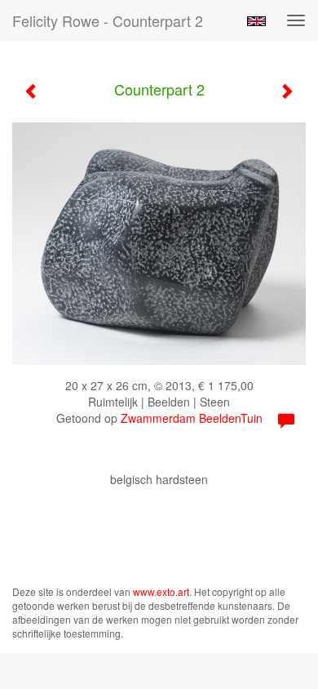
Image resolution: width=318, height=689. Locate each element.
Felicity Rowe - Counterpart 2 (107, 20)
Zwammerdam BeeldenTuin (192, 418)
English (256, 21)
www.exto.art (161, 591)
